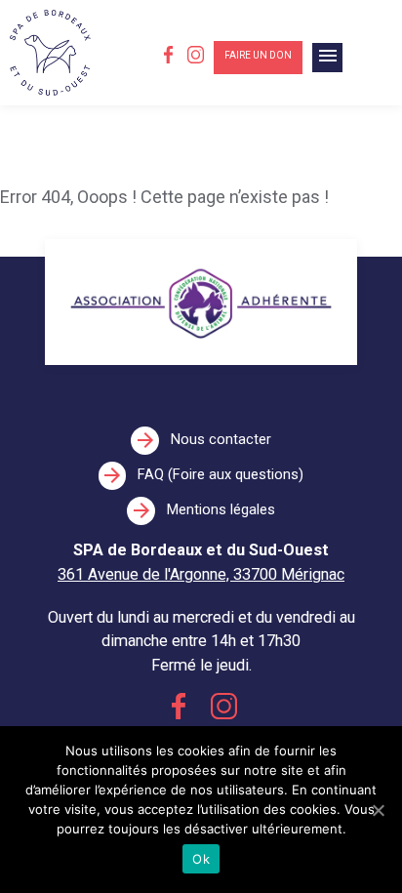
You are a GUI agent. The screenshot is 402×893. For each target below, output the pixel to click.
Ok (201, 859)
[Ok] (377, 810)
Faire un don (258, 55)
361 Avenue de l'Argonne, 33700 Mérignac (201, 574)
